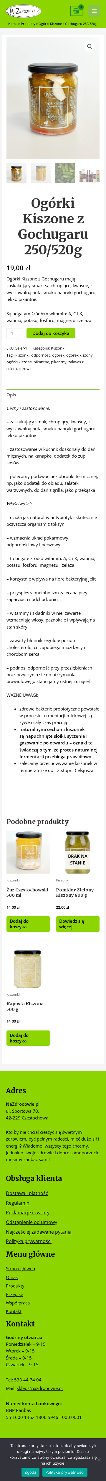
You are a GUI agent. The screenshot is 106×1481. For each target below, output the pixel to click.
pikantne (41, 361)
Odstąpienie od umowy (31, 1222)
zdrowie (25, 368)
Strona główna (20, 1268)
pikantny (59, 361)
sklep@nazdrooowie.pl (40, 1388)
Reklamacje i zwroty (27, 1212)
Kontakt (13, 1311)
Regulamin (17, 1202)
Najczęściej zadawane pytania (39, 1231)
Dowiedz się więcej (71, 923)
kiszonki (22, 355)
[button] (90, 46)
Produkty (15, 1286)
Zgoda (30, 1472)
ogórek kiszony (79, 355)
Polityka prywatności (29, 1241)
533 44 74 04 (28, 1380)
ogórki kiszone (19, 361)
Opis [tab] (11, 395)
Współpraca (18, 1303)
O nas (12, 1277)
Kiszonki (58, 348)
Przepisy (14, 1294)
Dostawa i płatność (27, 1193)
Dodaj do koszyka (50, 333)
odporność (40, 355)
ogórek (58, 355)
